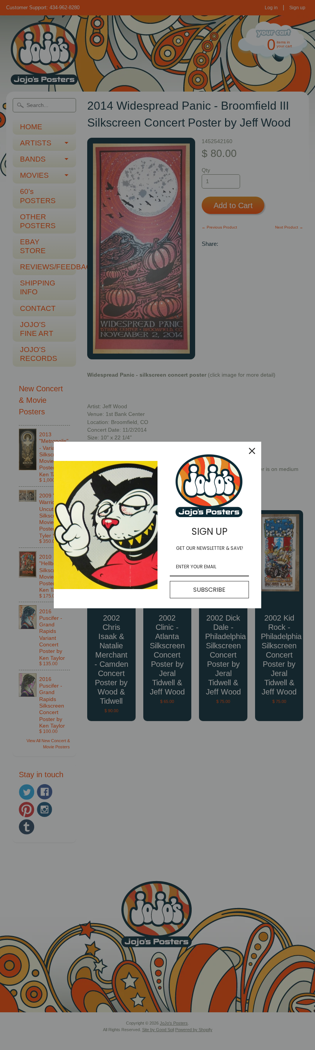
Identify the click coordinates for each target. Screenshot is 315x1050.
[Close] (252, 451)
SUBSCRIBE (209, 589)
